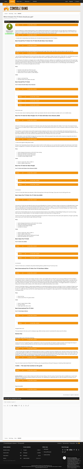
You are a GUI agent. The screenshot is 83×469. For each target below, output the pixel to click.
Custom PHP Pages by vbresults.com (41, 467)
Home (6, 1)
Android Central (8, 18)
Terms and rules (66, 443)
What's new (19, 1)
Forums (12, 1)
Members (18, 4)
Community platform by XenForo (41, 465)
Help (77, 443)
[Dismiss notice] (80, 457)
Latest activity (47, 454)
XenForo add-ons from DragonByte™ (38, 466)
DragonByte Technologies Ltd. (53, 466)
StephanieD (38, 458)
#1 (77, 21)
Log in (20, 24)
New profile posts (47, 452)
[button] (8, 1)
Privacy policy (72, 443)
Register (25, 24)
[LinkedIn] (14, 406)
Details (60, 466)
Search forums (12, 4)
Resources (27, 1)
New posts (6, 4)
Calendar (35, 1)
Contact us (59, 443)
